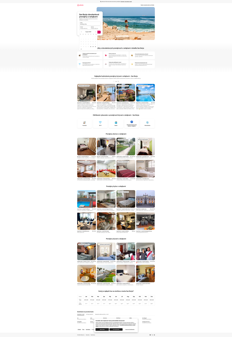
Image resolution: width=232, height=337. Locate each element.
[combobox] (90, 24)
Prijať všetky (102, 329)
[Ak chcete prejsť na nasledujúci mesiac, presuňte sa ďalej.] (95, 31)
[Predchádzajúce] (114, 81)
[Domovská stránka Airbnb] (80, 5)
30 (95, 46)
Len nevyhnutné (116, 329)
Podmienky (93, 334)
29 (93, 46)
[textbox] (84, 28)
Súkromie (87, 334)
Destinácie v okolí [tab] (80, 314)
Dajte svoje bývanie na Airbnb (147, 5)
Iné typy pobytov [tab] (89, 314)
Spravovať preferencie (129, 329)
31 (81, 49)
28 (90, 46)
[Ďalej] (118, 81)
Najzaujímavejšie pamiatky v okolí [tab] (101, 314)
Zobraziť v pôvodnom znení (126, 1)
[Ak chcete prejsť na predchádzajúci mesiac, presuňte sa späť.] (81, 31)
